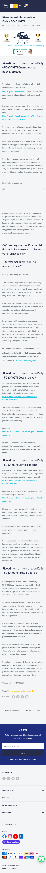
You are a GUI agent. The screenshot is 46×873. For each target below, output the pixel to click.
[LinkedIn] (21, 836)
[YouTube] (15, 836)
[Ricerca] (15, 6)
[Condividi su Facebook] (13, 696)
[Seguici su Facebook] (4, 778)
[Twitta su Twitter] (22, 696)
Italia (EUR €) (8, 824)
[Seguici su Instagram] (8, 778)
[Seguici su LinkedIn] (17, 778)
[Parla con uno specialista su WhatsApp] (41, 859)
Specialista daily (29, 691)
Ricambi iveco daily (14, 691)
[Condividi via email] (27, 696)
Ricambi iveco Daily (8, 26)
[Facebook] (4, 836)
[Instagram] (10, 836)
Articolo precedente (12, 711)
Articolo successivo (33, 711)
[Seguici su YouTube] (13, 778)
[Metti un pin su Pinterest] (18, 696)
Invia (23, 753)
